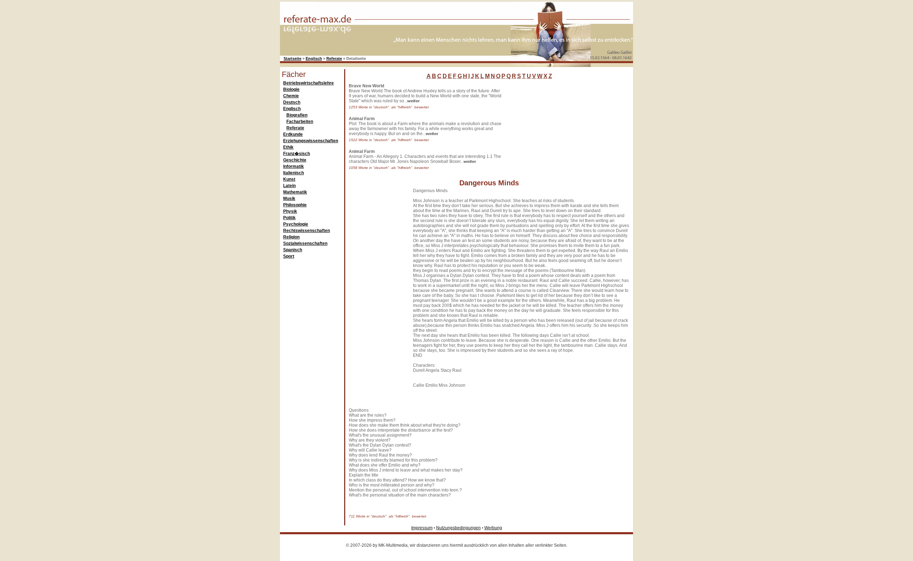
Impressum (422, 527)
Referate (334, 58)
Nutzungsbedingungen (458, 527)
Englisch (314, 58)
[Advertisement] (558, 128)
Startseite (292, 58)
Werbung (493, 527)
